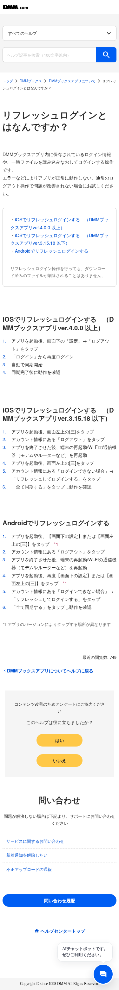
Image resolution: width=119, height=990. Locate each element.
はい (59, 740)
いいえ (59, 760)
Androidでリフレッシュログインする (51, 251)
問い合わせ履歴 (59, 900)
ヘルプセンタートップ (63, 931)
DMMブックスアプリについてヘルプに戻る (50, 670)
